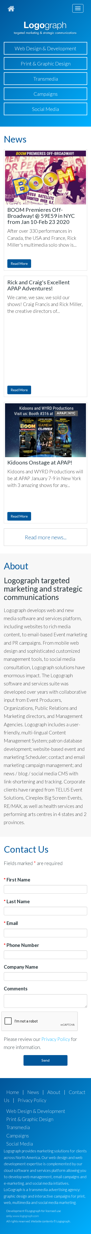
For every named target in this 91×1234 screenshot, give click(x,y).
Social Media (45, 109)
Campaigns (46, 94)
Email (11, 923)
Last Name (17, 901)
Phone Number (21, 945)
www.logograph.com (26, 1216)
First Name (17, 879)
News (33, 1092)
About (53, 1092)
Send (45, 1060)
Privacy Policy (55, 1039)
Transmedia (45, 79)
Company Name (21, 967)
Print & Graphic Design (46, 63)
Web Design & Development (45, 48)
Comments (16, 988)
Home (12, 1092)
